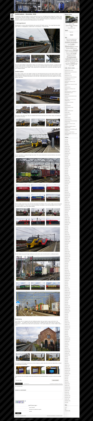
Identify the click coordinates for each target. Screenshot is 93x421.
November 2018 (67, 256)
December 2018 (67, 254)
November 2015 (67, 307)
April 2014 (66, 334)
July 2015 (66, 314)
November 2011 (67, 351)
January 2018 (67, 271)
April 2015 (66, 319)
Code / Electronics (70, 45)
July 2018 (66, 263)
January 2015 (67, 324)
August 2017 (67, 280)
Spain (77, 61)
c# (77, 42)
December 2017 (67, 273)
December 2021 (67, 205)
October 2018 (67, 258)
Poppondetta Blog (68, 105)
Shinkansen (73, 59)
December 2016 (67, 292)
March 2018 (67, 270)
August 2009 (67, 392)
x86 (73, 65)
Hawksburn (70, 50)
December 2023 (67, 178)
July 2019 (66, 244)
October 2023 (67, 180)
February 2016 (67, 305)
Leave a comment (55, 380)
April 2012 (66, 346)
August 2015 (67, 312)
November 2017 (67, 275)
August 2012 (67, 344)
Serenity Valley (67, 112)
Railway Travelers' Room (69, 110)
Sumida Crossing (67, 117)
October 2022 (67, 197)
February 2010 (67, 383)
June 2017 (66, 283)
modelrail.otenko (26, 3)
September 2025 (67, 153)
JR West (71, 51)
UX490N (71, 64)
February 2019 (67, 251)
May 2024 (66, 171)
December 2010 (67, 368)
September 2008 (67, 400)
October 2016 (67, 295)
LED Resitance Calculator (69, 102)
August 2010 (67, 375)
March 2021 (67, 215)
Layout (75, 51)
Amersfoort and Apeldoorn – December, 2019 (54, 415)
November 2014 (67, 327)
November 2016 (67, 293)
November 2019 (67, 237)
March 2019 (67, 249)
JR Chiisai (66, 97)
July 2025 (66, 156)
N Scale (73, 53)
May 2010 (66, 378)
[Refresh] (25, 401)
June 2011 (66, 358)
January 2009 (67, 393)
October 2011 (67, 353)
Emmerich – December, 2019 (21, 415)
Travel (72, 63)
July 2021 (66, 212)
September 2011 (67, 354)
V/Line (74, 64)
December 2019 (67, 236)
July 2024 (66, 168)
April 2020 (66, 231)
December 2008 (67, 395)
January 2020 (67, 234)
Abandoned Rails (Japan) (69, 70)
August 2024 (67, 166)
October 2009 (67, 390)
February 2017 (67, 288)
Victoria (70, 65)
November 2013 (67, 339)
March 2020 (67, 232)
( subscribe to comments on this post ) (56, 383)
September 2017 (67, 278)
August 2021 (67, 210)
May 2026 (66, 141)
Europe (75, 48)
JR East (67, 51)
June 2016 (66, 302)
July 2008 (66, 402)
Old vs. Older (71, 23)
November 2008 (67, 397)
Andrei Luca (27, 419)
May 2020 (66, 229)
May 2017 (66, 285)
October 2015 (67, 309)
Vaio (76, 64)
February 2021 (67, 217)
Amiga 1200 (70, 40)
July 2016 (66, 300)
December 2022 (67, 193)
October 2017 (67, 276)
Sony (70, 61)
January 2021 (67, 219)
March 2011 (67, 363)
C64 (69, 44)
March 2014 (67, 336)
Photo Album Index (71, 27)
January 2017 (67, 290)
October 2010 (67, 371)
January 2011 (67, 366)
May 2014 (66, 332)
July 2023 (66, 185)
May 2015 (66, 317)
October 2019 (67, 239)
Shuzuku (66, 115)
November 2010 (67, 370)
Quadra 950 (68, 58)
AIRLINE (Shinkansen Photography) (71, 71)
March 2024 (67, 175)
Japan (75, 50)
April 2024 (66, 173)
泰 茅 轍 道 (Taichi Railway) (69, 131)
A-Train (69, 39)
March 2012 (67, 348)
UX (69, 64)
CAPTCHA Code (32, 405)
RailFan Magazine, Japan (69, 107)
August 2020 (67, 224)
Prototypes (71, 57)
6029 (67, 39)
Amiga (75, 39)
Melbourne (69, 53)
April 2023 (66, 190)
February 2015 (67, 322)
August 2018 (67, 261)
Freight (66, 50)
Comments (67, 410)
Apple (74, 40)
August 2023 (67, 183)
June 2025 (66, 158)
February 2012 (67, 349)
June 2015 (66, 315)
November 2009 (67, 388)
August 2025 (67, 154)
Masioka (66, 103)
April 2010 (66, 380)
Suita (66, 63)
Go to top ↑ (76, 419)
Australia (74, 42)
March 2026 (67, 144)
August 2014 (67, 329)
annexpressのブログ (68, 75)
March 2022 (67, 200)
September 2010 (67, 373)
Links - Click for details (70, 67)
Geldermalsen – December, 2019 (25, 14)
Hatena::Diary (67, 94)
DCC (71, 48)
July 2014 (66, 331)
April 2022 (66, 198)
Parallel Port (73, 55)
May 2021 (66, 214)
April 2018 (66, 268)
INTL (21, 380)
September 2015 (67, 310)
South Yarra (73, 61)
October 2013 (67, 341)
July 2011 (66, 356)
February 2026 (67, 146)
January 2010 (67, 385)
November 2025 (67, 149)
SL (68, 61)
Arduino (67, 42)
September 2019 (67, 241)
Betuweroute (39, 16)
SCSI (72, 58)
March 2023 (67, 192)
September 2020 (67, 222)
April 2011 (66, 361)
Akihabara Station (68, 73)
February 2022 (67, 202)
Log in (66, 407)
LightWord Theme (17, 419)
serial (75, 58)
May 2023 (66, 188)
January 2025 (67, 161)
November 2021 (67, 207)
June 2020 (66, 227)
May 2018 (66, 266)
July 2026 (66, 139)
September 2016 (67, 297)
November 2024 (67, 163)
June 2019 (66, 246)
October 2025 (67, 151)
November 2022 (67, 195)
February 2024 (67, 176)
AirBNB (72, 39)
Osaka (69, 55)
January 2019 (67, 253)
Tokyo (68, 63)
